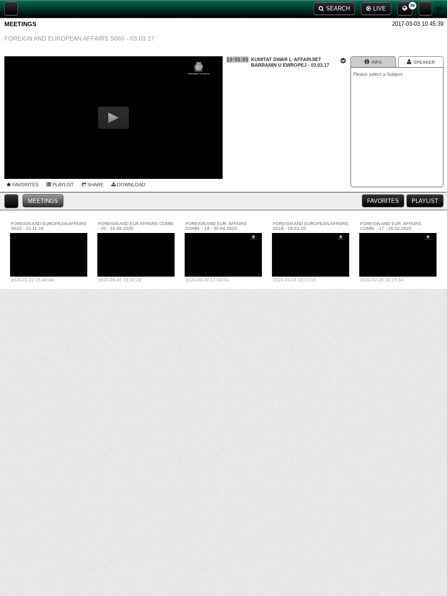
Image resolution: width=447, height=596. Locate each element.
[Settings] (425, 8)
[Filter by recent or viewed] (11, 201)
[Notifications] (405, 8)
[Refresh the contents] (11, 8)
